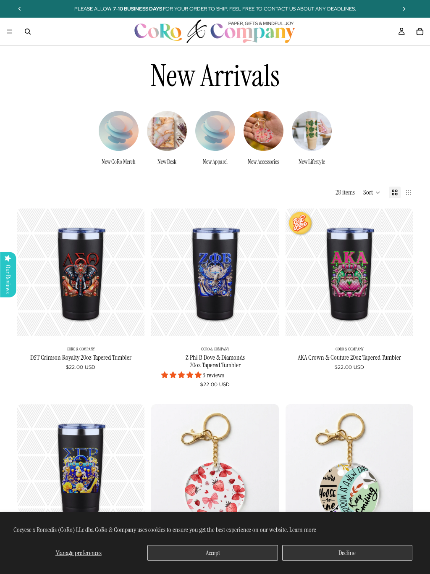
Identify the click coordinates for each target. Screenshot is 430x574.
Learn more (302, 529)
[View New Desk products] (167, 131)
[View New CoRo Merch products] (119, 131)
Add (138, 323)
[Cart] (420, 31)
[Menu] (9, 31)
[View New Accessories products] (263, 131)
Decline (347, 552)
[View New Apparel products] (215, 131)
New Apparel (215, 162)
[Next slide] (131, 272)
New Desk (166, 162)
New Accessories (263, 162)
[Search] (27, 31)
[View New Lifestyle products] (312, 131)
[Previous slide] (163, 272)
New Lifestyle (312, 162)
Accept (213, 552)
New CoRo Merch (119, 162)
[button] (371, 192)
